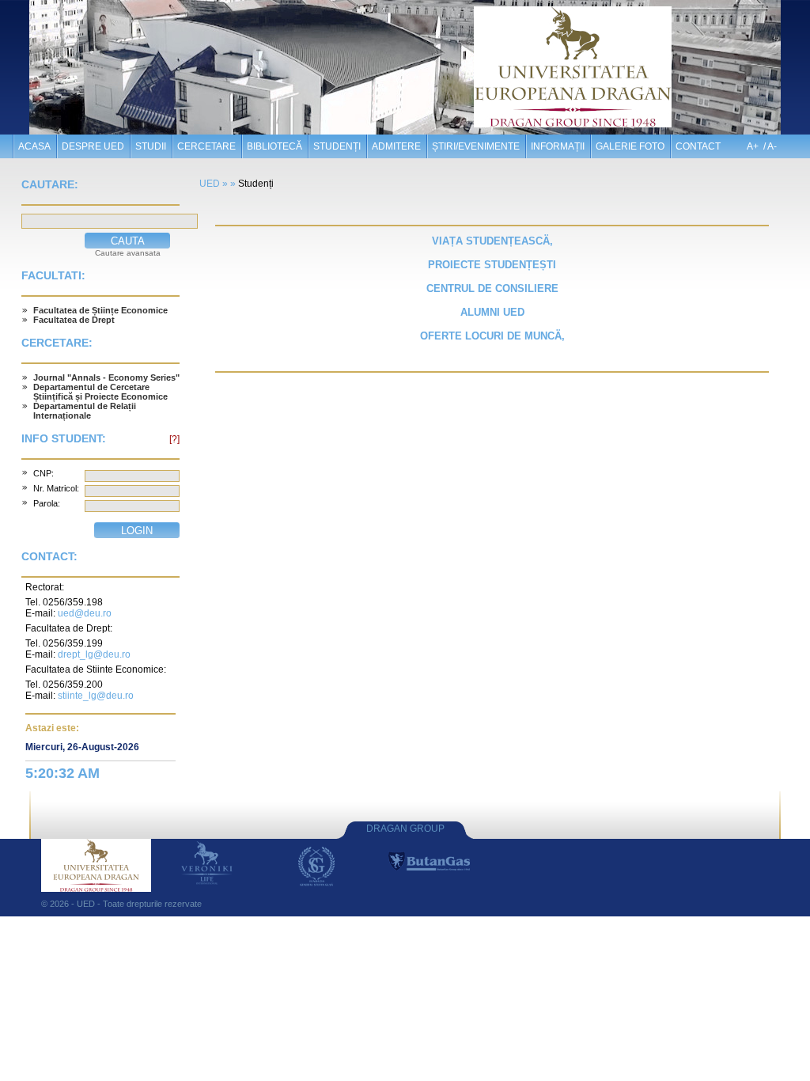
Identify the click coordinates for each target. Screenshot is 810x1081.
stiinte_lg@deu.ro (96, 695)
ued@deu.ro (85, 613)
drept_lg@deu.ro (94, 654)
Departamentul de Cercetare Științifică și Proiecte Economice (100, 391)
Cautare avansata (128, 252)
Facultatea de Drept (74, 319)
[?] (174, 439)
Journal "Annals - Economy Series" (106, 377)
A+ (753, 146)
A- (772, 146)
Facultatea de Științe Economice (100, 310)
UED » (213, 183)
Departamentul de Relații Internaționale (84, 410)
